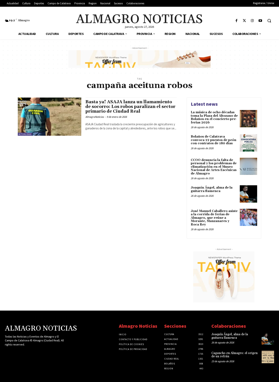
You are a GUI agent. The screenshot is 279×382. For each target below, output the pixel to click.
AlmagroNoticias (94, 117)
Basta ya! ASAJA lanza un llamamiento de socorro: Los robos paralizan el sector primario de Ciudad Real (130, 106)
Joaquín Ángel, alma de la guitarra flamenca (211, 189)
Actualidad (25, 134)
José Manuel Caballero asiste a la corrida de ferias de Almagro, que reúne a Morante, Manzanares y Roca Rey (214, 218)
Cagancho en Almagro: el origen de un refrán (234, 355)
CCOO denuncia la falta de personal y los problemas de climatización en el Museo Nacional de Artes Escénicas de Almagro (214, 166)
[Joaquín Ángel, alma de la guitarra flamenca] (248, 194)
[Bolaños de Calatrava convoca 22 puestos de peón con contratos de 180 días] (248, 143)
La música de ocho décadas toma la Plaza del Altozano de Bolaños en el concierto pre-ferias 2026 (214, 117)
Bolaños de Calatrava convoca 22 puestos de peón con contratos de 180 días (213, 140)
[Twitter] (244, 21)
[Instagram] (252, 21)
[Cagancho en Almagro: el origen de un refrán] (268, 357)
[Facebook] (236, 21)
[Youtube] (260, 21)
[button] (269, 21)
